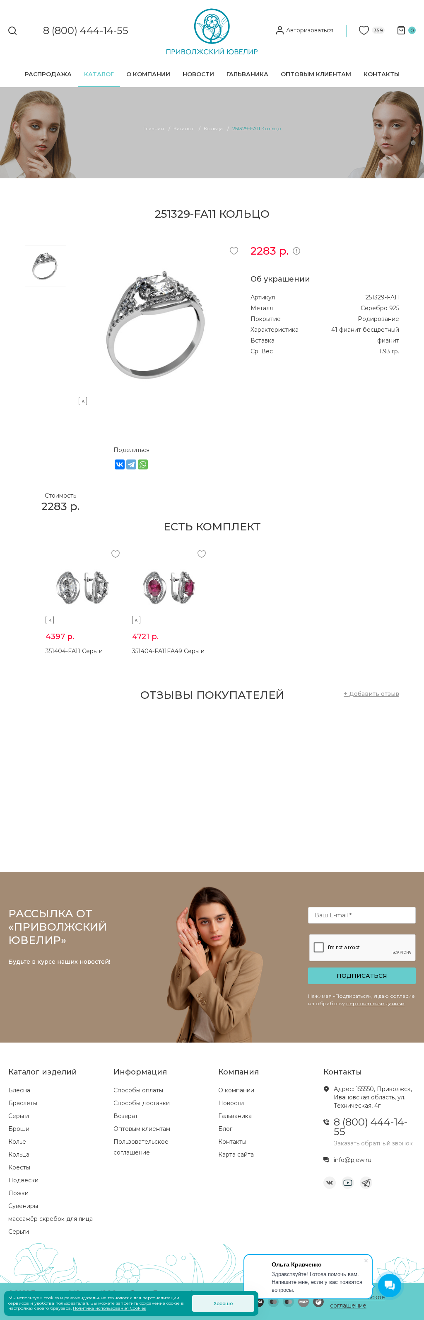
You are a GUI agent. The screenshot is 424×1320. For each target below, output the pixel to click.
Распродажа (48, 74)
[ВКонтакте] (120, 464)
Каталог (99, 74)
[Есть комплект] (158, 400)
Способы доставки (141, 1103)
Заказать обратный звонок (373, 1143)
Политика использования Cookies (109, 1308)
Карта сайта (236, 1154)
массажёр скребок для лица (50, 1219)
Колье (17, 1141)
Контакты (382, 74)
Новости (198, 74)
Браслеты (22, 1103)
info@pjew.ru (352, 1160)
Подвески (23, 1180)
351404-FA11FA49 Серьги (168, 651)
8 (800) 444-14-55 (85, 30)
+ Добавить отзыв (371, 694)
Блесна (19, 1090)
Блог (225, 1129)
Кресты (19, 1167)
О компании (148, 74)
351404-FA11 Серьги (74, 651)
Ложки (18, 1193)
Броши (18, 1129)
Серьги (18, 1116)
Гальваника (247, 74)
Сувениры (23, 1206)
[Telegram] (131, 464)
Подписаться (362, 976)
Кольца (18, 1154)
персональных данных (375, 1003)
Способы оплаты (138, 1090)
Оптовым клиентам (316, 74)
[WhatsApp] (143, 464)
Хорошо (223, 1303)
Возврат (125, 1116)
